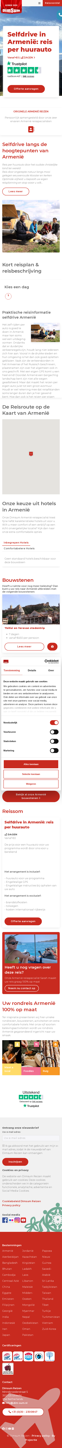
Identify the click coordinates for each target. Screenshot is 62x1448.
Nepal (26, 1317)
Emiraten (8, 1298)
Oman (26, 1329)
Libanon (27, 1280)
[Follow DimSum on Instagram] (17, 1219)
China (6, 1286)
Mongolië (28, 1305)
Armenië (7, 1250)
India (5, 1317)
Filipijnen (8, 1305)
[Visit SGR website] (7, 1355)
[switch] (54, 732)
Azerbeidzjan (10, 1256)
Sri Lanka (48, 1280)
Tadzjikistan (49, 1286)
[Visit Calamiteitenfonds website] (39, 1355)
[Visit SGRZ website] (18, 1355)
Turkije (46, 1311)
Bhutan (7, 1268)
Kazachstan (29, 1256)
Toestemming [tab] (12, 670)
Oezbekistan (30, 1323)
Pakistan (27, 1335)
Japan (6, 1335)
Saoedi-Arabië (47, 1271)
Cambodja (8, 1274)
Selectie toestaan (31, 774)
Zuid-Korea (49, 1329)
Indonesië (8, 1323)
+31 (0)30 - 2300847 (24, 1411)
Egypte (6, 1292)
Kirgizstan (28, 1262)
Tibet (45, 1305)
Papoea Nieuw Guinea (47, 1256)
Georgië (7, 1311)
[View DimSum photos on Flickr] (11, 1219)
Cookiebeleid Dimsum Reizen (21, 1201)
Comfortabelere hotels (19, 548)
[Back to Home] (11, 7)
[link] (11, 1057)
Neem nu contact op (21, 988)
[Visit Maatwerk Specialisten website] (8, 1367)
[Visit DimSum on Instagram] (6, 1428)
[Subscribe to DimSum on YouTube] (23, 1219)
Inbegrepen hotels (16, 542)
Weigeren (31, 784)
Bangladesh (10, 1262)
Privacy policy (11, 1205)
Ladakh (27, 1268)
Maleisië (27, 1286)
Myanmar (28, 1311)
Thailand (47, 1298)
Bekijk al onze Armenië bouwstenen (31, 796)
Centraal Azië (10, 1280)
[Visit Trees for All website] (50, 1355)
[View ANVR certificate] (28, 1355)
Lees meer (16, 191)
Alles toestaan (31, 764)
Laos (25, 1274)
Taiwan (46, 1292)
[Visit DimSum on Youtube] (10, 1428)
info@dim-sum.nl (16, 1403)
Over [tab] (51, 670)
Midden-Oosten (27, 1295)
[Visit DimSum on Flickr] (13, 1428)
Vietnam (47, 1323)
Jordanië (27, 1250)
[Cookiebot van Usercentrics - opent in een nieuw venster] (45, 662)
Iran (4, 1329)
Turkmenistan (51, 1317)
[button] (8, 296)
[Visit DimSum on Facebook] (5, 1219)
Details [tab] (32, 670)
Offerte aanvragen (26, 88)
